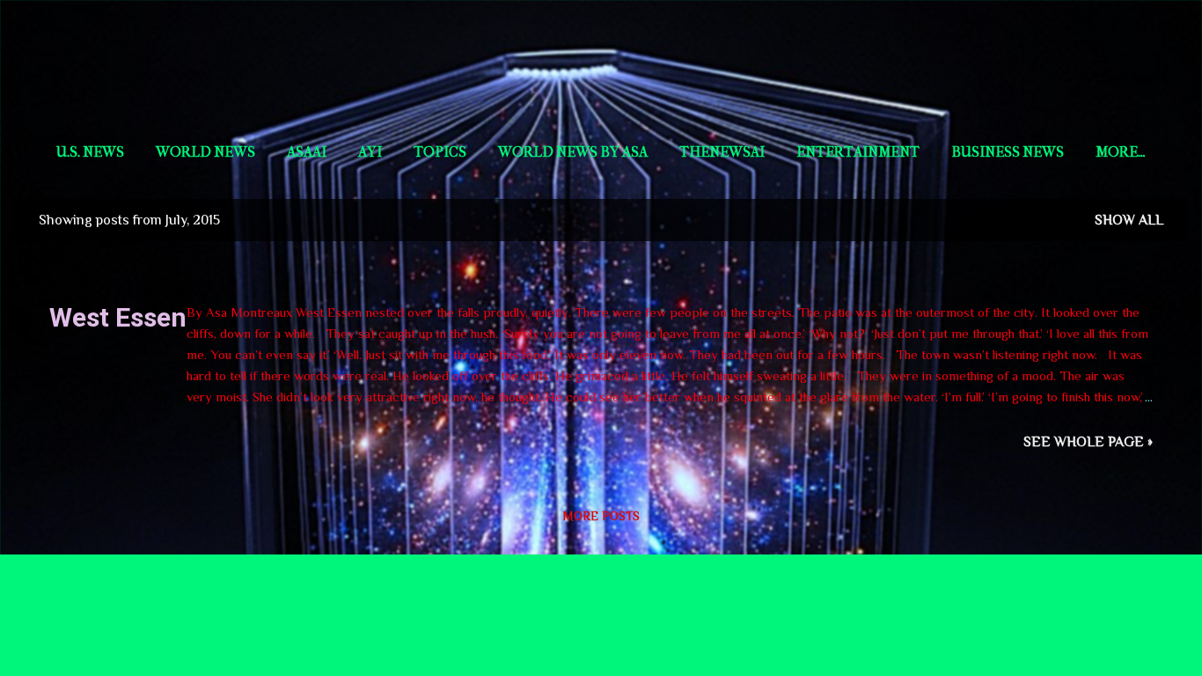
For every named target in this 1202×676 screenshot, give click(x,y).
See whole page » (1088, 442)
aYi (370, 151)
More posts (601, 516)
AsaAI (306, 151)
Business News (1007, 151)
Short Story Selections (601, 54)
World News (205, 151)
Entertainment (858, 151)
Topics (440, 151)
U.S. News (90, 151)
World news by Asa (573, 151)
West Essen (118, 317)
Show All (1129, 220)
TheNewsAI (722, 151)
